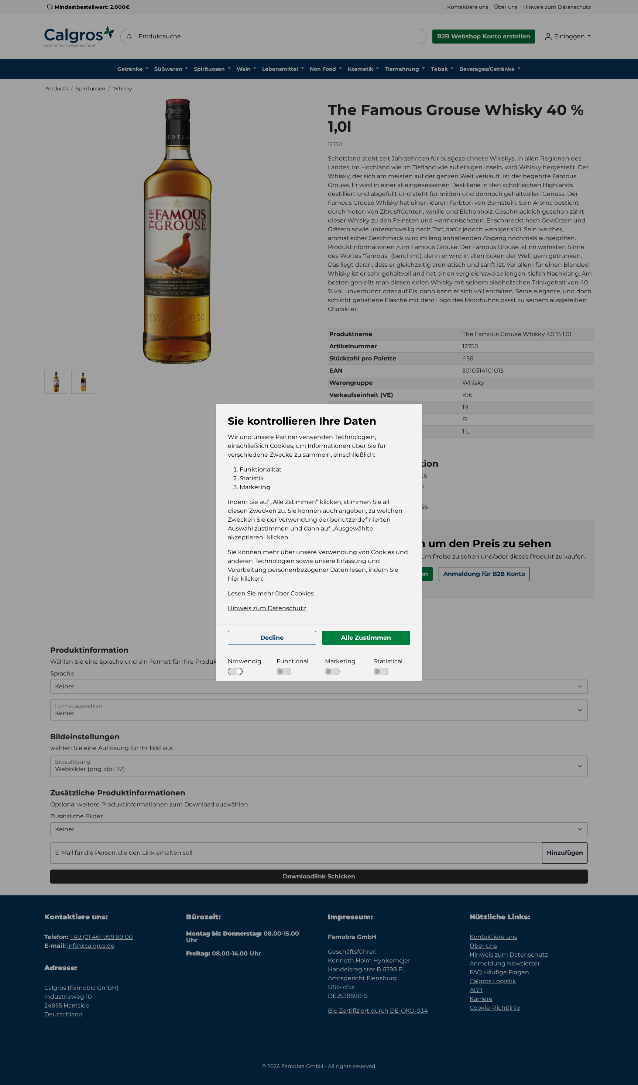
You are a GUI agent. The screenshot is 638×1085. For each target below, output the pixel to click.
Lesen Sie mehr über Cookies (271, 593)
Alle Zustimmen (366, 637)
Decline (272, 637)
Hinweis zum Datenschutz (267, 608)
